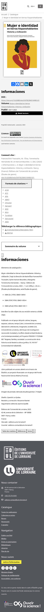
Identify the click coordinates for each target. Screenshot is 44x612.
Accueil (4, 14)
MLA (6, 212)
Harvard (8, 206)
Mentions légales (7, 572)
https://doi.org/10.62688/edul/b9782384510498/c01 (20, 100)
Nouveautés (5, 522)
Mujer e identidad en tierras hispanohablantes (23, 17)
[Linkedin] (11, 568)
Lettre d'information (11, 562)
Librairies (4, 548)
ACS (6, 193)
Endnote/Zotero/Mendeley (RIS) (20, 230)
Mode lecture (22, 113)
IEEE (6, 209)
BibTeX (10, 233)
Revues (3, 518)
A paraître (4, 525)
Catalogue (14, 14)
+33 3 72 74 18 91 (11, 496)
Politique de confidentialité (10, 575)
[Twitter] (7, 568)
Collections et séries (8, 515)
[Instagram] (14, 568)
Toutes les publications (9, 512)
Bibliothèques (6, 545)
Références (22, 431)
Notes (30, 431)
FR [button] (32, 6)
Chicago (8, 203)
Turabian (8, 215)
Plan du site (5, 551)
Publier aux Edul (6, 535)
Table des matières (9, 431)
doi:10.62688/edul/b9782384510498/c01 (17, 177)
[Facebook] (3, 568)
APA (6, 196)
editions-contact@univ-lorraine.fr (16, 500)
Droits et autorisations (8, 542)
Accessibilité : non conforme (11, 578)
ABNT (7, 199)
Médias (3, 538)
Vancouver (9, 218)
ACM (7, 190)
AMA (7, 222)
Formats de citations (15, 183)
